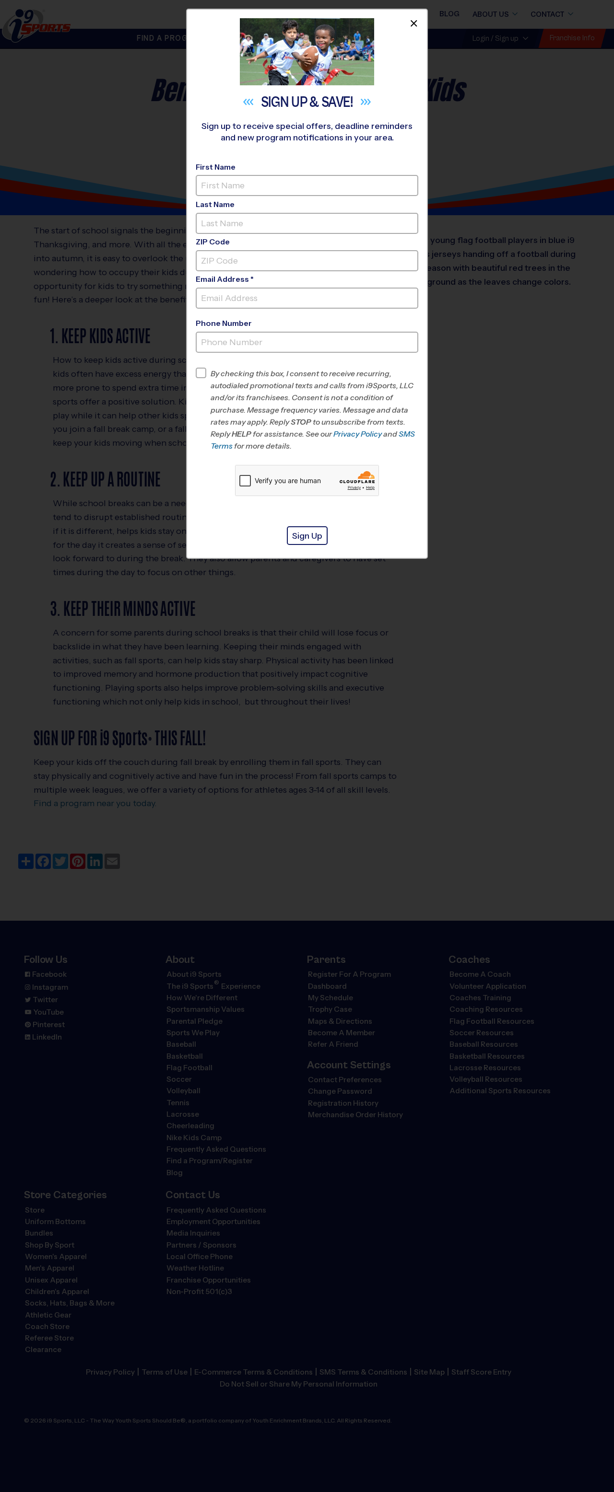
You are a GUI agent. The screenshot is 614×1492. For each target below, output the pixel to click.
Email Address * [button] (225, 279)
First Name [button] (216, 167)
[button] (314, 410)
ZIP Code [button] (213, 241)
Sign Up (307, 536)
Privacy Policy (357, 434)
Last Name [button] (215, 204)
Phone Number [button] (224, 323)
